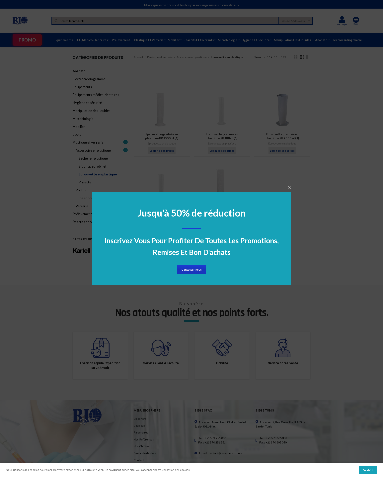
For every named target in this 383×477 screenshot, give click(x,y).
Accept (368, 469)
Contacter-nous (192, 269)
